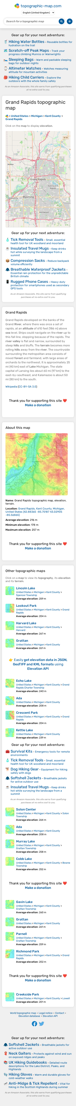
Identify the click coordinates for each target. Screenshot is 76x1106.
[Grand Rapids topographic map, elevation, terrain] (36, 464)
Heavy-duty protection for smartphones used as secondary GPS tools (40, 285)
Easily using (40, 664)
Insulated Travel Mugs (30, 248)
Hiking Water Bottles (26, 41)
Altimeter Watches (25, 68)
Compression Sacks (28, 260)
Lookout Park (26, 606)
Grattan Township (26, 848)
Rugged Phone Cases (29, 281)
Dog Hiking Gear (25, 769)
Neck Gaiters (20, 1053)
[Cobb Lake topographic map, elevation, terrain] (9, 864)
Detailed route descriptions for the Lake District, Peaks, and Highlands (38, 1066)
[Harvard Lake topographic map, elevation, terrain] (9, 628)
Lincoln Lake (25, 588)
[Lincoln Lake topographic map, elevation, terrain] (9, 593)
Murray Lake (25, 841)
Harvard (20, 630)
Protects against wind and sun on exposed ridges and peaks (40, 1055)
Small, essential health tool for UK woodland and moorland (38, 241)
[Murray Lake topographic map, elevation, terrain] (9, 846)
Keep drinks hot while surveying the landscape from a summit (38, 252)
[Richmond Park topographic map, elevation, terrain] (9, 956)
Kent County (53, 592)
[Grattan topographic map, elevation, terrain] (9, 644)
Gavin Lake (24, 902)
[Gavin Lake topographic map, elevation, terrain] (9, 907)
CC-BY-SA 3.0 (27, 386)
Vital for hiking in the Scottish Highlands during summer (39, 1085)
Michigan (39, 592)
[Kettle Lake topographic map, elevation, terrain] (9, 733)
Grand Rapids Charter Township (42, 686)
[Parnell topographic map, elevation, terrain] (9, 939)
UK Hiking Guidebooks (28, 1062)
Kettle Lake (24, 730)
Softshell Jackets (26, 778)
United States (23, 592)
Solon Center (26, 809)
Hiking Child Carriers (26, 77)
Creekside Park (27, 994)
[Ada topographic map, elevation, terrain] (9, 701)
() (35, 512)
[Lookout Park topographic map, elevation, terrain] (9, 611)
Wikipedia (11, 386)
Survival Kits (21, 751)
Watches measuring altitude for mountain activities (38, 70)
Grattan (22, 641)
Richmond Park (27, 951)
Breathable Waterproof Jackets (38, 269)
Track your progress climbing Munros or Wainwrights (37, 52)
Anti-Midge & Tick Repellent (33, 1083)
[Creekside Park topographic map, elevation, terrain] (9, 997)
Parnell (21, 934)
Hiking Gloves (20, 1074)
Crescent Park (27, 713)
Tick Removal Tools (27, 239)
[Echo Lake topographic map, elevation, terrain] (9, 686)
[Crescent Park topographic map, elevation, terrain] (9, 718)
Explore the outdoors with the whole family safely (35, 79)
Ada (19, 698)
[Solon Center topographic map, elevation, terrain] (9, 814)
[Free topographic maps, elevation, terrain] (6, 116)
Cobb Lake (24, 859)
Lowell (66, 998)
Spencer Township (26, 595)
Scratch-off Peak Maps (29, 50)
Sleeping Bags (21, 59)
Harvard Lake (26, 623)
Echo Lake (23, 681)
